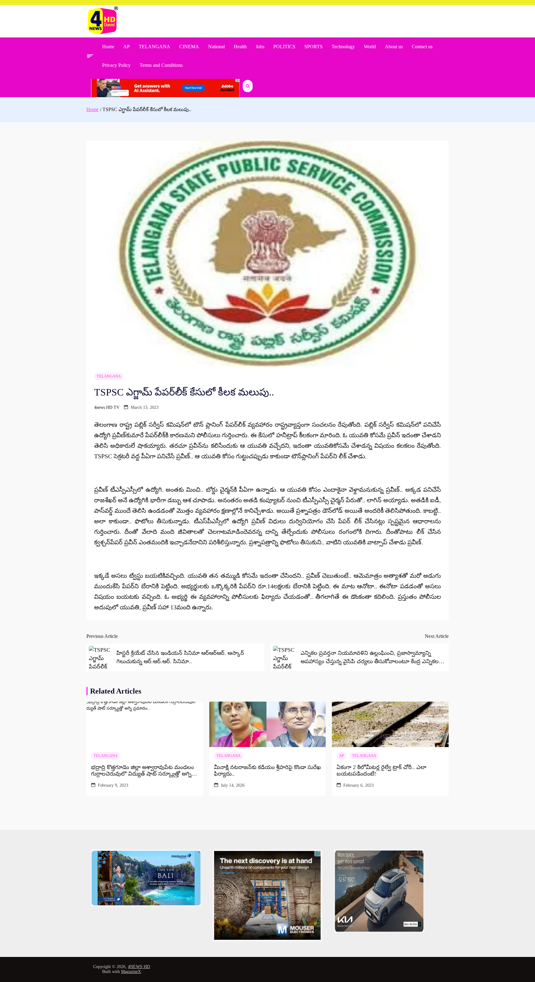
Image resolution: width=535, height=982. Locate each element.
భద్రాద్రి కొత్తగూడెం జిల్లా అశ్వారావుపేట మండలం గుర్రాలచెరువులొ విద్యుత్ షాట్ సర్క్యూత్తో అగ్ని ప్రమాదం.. (142, 770)
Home (108, 46)
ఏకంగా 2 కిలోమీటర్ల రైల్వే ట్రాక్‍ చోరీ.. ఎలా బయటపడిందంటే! (381, 770)
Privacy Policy (116, 65)
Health (240, 46)
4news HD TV (107, 407)
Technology (343, 46)
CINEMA (189, 46)
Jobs (260, 46)
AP (126, 46)
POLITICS (284, 46)
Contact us (422, 46)
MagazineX (131, 971)
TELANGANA (154, 46)
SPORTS (313, 46)
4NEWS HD (139, 966)
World (370, 46)
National (216, 46)
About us (394, 46)
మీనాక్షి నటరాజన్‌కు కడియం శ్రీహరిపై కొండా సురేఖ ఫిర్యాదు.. (267, 770)
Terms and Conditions (161, 65)
